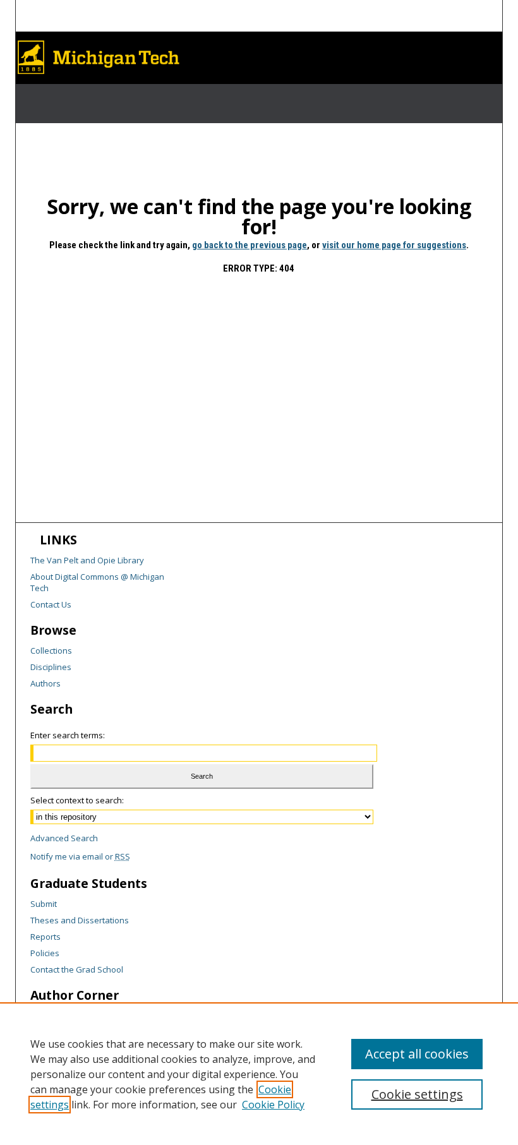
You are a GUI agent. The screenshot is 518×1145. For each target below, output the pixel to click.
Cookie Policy (273, 1105)
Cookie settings (417, 1094)
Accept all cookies (417, 1053)
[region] (259, 1073)
